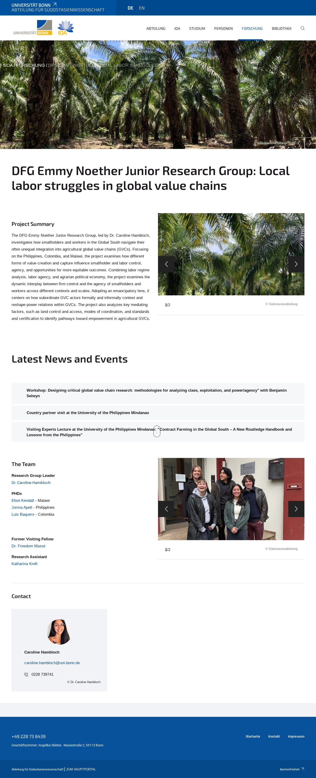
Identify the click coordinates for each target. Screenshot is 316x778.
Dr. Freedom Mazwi (28, 546)
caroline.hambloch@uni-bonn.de (52, 663)
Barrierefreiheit (289, 769)
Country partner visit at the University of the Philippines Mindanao (88, 413)
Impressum (296, 736)
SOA (8, 65)
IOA (177, 28)
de (130, 7)
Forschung (252, 28)
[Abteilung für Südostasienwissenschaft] (44, 27)
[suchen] (300, 31)
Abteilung (155, 28)
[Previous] (298, 143)
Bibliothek (282, 28)
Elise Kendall (23, 500)
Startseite (253, 736)
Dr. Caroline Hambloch (31, 482)
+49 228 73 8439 (29, 736)
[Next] (310, 143)
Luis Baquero (23, 514)
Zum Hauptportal (81, 769)
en (142, 7)
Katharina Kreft (24, 564)
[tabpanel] (158, 94)
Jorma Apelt (22, 507)
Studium (197, 28)
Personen (223, 28)
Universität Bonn (31, 5)
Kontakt (274, 736)
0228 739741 (42, 674)
